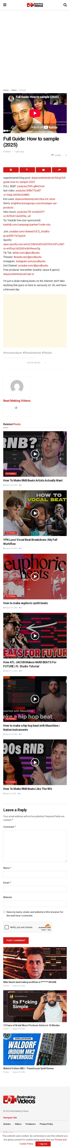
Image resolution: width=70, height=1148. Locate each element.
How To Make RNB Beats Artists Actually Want (33, 480)
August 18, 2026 (11, 548)
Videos (18, 1124)
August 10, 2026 (11, 734)
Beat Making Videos (16, 400)
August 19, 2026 (18, 1029)
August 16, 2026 (11, 608)
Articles (7, 1124)
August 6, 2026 (10, 793)
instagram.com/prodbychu (30, 261)
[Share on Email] (43, 169)
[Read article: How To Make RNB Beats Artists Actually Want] (35, 454)
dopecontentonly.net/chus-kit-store (35, 199)
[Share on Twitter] (27, 169)
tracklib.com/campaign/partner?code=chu (26, 224)
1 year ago (19, 151)
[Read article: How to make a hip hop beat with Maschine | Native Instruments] (35, 699)
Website (7, 897)
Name (7, 867)
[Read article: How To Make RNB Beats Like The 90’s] (35, 762)
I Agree (43, 1144)
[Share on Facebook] (11, 169)
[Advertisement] (35, 48)
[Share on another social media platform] (59, 169)
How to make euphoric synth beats (25, 603)
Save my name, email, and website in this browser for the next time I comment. (35, 914)
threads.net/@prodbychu (28, 257)
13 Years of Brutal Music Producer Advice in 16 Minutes (31, 1025)
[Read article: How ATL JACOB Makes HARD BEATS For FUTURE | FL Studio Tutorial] (35, 636)
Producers (31, 1124)
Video (13, 90)
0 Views (6, 986)
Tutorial (22, 90)
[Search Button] (65, 5)
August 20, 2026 (11, 485)
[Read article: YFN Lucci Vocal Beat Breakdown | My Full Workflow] (35, 513)
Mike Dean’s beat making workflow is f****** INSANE (29, 982)
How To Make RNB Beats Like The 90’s (27, 788)
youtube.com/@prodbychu (33, 265)
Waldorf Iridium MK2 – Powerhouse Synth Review (28, 1068)
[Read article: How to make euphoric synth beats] (35, 576)
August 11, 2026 (11, 671)
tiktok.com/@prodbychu (26, 252)
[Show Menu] (4, 5)
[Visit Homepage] (35, 5)
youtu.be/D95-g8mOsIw (31, 186)
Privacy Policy (46, 1124)
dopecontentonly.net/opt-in (18, 274)
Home (6, 90)
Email (7, 882)
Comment (9, 826)
